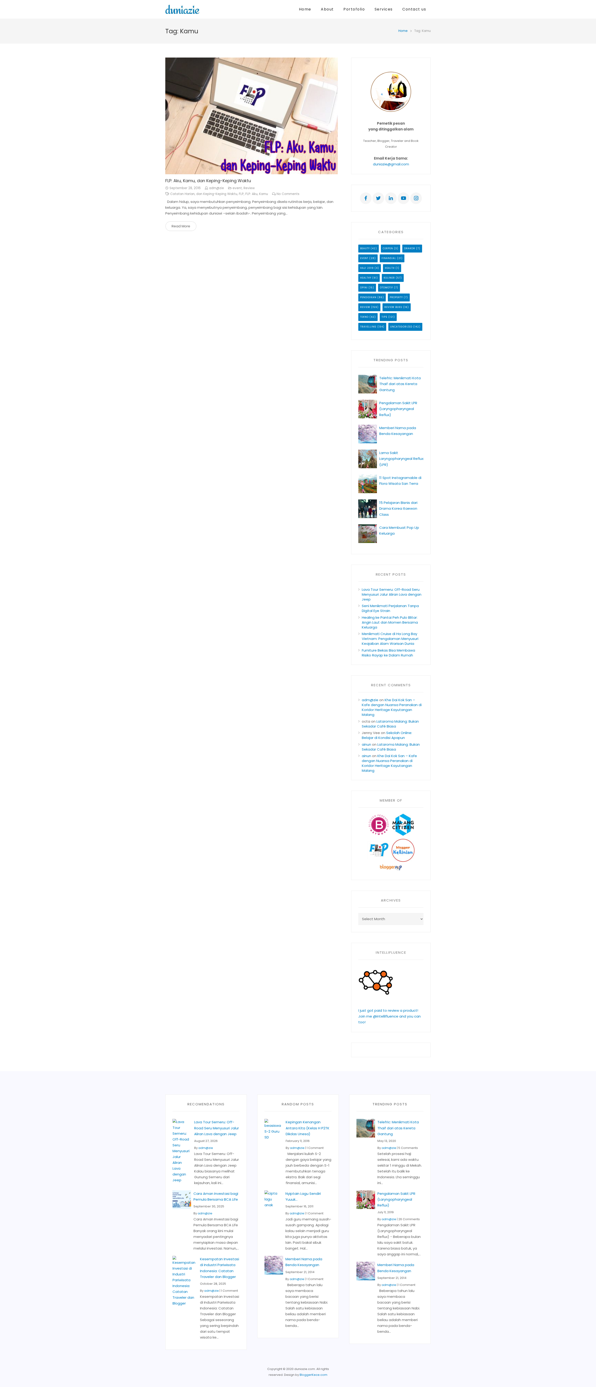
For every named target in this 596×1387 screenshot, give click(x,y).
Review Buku (393, 307)
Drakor (409, 248)
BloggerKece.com (313, 1375)
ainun (366, 744)
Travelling (368, 326)
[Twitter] (378, 198)
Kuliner (389, 278)
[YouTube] (403, 198)
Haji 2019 (367, 268)
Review (249, 188)
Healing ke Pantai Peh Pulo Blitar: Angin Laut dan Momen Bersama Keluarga (390, 622)
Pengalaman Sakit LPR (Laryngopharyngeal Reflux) (398, 408)
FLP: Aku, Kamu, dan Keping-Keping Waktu (208, 181)
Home (403, 31)
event (237, 188)
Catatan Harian (182, 194)
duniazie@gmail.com (391, 164)
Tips (384, 317)
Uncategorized (401, 326)
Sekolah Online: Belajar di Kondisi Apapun (387, 735)
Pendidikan (368, 297)
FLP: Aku (251, 194)
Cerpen (388, 248)
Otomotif (386, 287)
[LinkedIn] (391, 198)
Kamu (263, 194)
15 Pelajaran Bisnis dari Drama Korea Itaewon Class (398, 508)
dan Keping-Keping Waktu (216, 194)
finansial (389, 258)
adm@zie (216, 188)
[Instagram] (416, 198)
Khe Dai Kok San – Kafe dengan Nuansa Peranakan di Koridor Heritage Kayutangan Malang (392, 707)
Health (390, 268)
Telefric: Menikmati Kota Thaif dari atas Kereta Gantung (400, 384)
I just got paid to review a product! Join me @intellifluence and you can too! (389, 1016)
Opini (364, 287)
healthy (365, 278)
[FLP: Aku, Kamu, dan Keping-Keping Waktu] (251, 116)
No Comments (288, 194)
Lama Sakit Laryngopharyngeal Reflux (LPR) (401, 458)
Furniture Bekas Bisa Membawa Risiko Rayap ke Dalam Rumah (388, 653)
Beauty (365, 248)
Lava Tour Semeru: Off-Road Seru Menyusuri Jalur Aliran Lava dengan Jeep (391, 594)
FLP (241, 194)
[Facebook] (366, 198)
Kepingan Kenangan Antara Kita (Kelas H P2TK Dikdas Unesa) (307, 1128)
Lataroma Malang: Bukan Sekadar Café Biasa (390, 724)
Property (396, 297)
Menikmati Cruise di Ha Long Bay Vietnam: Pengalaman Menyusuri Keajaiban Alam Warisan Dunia (390, 638)
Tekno (364, 317)
